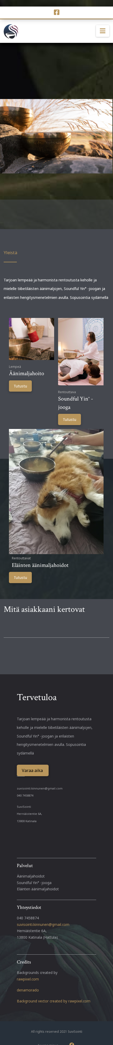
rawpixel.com (28, 979)
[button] (102, 31)
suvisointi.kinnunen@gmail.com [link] (43, 924)
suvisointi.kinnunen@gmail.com (40, 788)
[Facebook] (56, 12)
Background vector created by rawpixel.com (53, 1000)
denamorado (28, 990)
